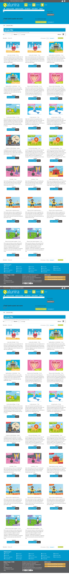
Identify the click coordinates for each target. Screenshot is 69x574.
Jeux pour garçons (8, 270)
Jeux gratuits (27, 8)
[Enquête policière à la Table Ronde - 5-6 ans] (56, 47)
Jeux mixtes (19, 270)
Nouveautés (44, 271)
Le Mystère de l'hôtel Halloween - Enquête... (13, 148)
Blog (5, 283)
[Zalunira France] (13, 5)
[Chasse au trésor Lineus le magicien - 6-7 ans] (34, 233)
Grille (63, 35)
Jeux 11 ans (32, 268)
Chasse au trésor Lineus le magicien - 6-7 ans (34, 241)
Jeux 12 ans (44, 268)
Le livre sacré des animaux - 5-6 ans (34, 148)
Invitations (32, 271)
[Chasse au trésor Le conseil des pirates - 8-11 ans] (12, 202)
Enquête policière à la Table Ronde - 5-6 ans (56, 55)
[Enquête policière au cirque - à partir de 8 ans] (56, 171)
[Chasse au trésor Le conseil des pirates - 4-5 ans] (34, 202)
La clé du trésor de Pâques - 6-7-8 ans (13, 117)
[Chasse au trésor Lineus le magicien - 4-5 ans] (12, 233)
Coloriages (19, 271)
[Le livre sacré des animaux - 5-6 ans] (34, 140)
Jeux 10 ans (19, 268)
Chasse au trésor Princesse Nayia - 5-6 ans (34, 86)
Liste (65, 35)
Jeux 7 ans (44, 266)
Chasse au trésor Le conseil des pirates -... (13, 210)
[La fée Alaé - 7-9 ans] (34, 171)
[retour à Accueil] (4, 25)
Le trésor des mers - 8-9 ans (56, 117)
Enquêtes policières (19, 8)
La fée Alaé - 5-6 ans (12, 179)
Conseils (41, 8)
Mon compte (6, 277)
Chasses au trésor (10, 8)
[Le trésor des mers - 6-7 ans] (34, 109)
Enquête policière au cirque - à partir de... (56, 179)
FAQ (4, 279)
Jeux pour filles (57, 268)
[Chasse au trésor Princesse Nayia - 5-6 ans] (34, 78)
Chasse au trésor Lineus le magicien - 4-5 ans (13, 241)
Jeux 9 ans (7, 268)
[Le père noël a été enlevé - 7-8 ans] (34, 47)
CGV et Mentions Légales (9, 282)
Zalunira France (6, 1)
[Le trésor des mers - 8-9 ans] (56, 109)
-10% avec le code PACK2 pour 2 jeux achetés (55, 277)
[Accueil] (4, 9)
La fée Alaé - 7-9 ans (34, 179)
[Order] (64, 1)
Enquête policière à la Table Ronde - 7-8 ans (13, 86)
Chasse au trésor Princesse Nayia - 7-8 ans (56, 86)
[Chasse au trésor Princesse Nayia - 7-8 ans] (56, 78)
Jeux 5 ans (19, 266)
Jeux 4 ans (7, 266)
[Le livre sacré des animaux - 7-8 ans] (56, 140)
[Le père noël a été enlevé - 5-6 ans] (12, 47)
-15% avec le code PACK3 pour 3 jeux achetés (55, 279)
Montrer (15, 34)
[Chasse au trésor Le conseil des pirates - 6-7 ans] (56, 202)
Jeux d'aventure (57, 270)
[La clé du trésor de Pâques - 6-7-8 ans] (12, 109)
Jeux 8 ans (56, 266)
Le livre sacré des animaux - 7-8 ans (56, 148)
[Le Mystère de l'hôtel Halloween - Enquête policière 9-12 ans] (12, 140)
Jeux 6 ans (32, 266)
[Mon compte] (62, 1)
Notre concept (35, 8)
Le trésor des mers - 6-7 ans (34, 117)
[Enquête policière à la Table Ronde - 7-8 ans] (12, 78)
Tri (3, 34)
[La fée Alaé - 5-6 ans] (12, 171)
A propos (5, 276)
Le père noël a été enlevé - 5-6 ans (13, 55)
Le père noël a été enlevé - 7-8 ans (34, 55)
